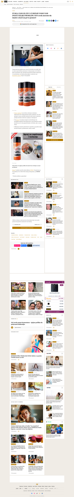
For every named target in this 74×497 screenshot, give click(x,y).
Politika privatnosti (41, 490)
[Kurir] (17, 488)
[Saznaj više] (62, 353)
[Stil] (2, 1)
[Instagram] (51, 48)
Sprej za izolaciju (15, 237)
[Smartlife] (42, 488)
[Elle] (30, 488)
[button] (41, 21)
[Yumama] (51, 488)
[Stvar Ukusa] (56, 488)
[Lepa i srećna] (37, 488)
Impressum (25, 490)
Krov (41, 237)
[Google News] (61, 48)
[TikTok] (54, 48)
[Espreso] (26, 488)
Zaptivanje (22, 237)
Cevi (38, 237)
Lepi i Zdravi (19, 7)
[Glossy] (33, 488)
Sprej (13, 170)
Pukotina (13, 239)
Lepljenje (27, 237)
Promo (13, 20)
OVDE (31, 170)
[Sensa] (46, 488)
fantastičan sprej (16, 75)
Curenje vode (33, 237)
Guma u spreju (17, 113)
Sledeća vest (37, 224)
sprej (17, 119)
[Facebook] (47, 48)
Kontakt (33, 490)
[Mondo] (21, 488)
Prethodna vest (17, 224)
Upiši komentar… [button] (18, 327)
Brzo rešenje (18, 239)
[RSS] (58, 48)
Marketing (29, 490)
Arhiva (36, 490)
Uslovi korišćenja (48, 490)
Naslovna (14, 7)
